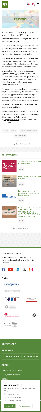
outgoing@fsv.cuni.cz (11, 120)
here (10, 107)
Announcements (20, 136)
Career (13, 131)
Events (6, 131)
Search (33, 4)
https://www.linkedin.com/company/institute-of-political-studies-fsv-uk (17, 269)
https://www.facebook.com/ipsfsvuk (3, 269)
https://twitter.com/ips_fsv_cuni (24, 269)
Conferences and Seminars (28, 131)
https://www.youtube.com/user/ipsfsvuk (10, 269)
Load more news (20, 229)
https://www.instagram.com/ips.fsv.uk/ (31, 269)
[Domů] (5, 4)
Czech (28, 4)
